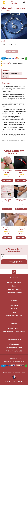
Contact (14, 312)
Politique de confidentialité (14, 351)
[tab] (11, 38)
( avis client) (9, 10)
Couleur (4, 44)
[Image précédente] (2, 25)
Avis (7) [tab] (5, 77)
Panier (14, 286)
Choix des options (7, 180)
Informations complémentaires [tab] (11, 73)
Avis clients (14, 309)
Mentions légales (14, 344)
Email (2, 254)
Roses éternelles (20, 331)
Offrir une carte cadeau (14, 283)
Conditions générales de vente (14, 347)
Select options (7, 209)
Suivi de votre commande (14, 289)
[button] (4, 2)
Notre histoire (14, 305)
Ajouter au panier (12, 51)
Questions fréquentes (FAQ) (14, 315)
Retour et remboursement (14, 292)
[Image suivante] (25, 25)
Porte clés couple (8, 331)
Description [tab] (6, 70)
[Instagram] (14, 272)
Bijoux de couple (13, 328)
